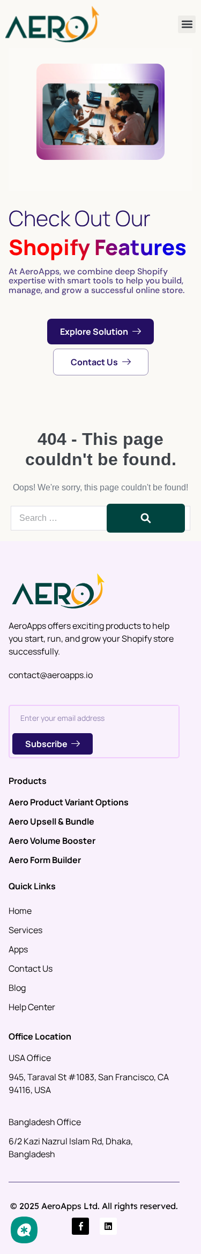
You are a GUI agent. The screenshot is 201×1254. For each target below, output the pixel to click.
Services (25, 930)
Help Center (32, 1007)
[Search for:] (100, 517)
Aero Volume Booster (52, 841)
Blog (17, 988)
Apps (18, 949)
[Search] (146, 518)
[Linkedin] (108, 1226)
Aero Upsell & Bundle (51, 821)
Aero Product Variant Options (69, 802)
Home (20, 911)
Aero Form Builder (45, 860)
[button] (187, 24)
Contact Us (31, 968)
